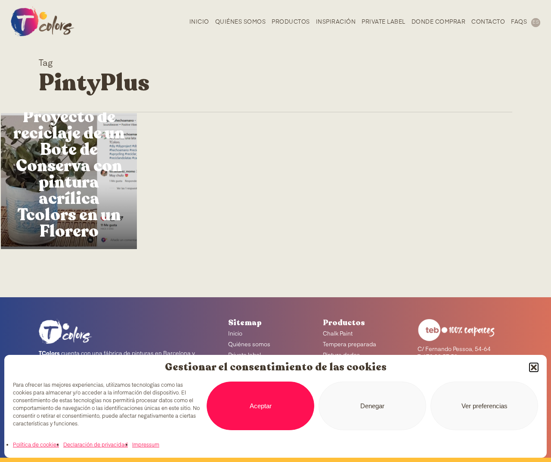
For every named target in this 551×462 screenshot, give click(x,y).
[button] (533, 367)
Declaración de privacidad (95, 445)
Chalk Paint (338, 334)
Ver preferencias (484, 406)
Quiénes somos (249, 345)
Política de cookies (36, 445)
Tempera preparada (349, 345)
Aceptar (261, 406)
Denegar (372, 406)
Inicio (235, 334)
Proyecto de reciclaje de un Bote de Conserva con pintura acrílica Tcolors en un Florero (69, 174)
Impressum (145, 445)
